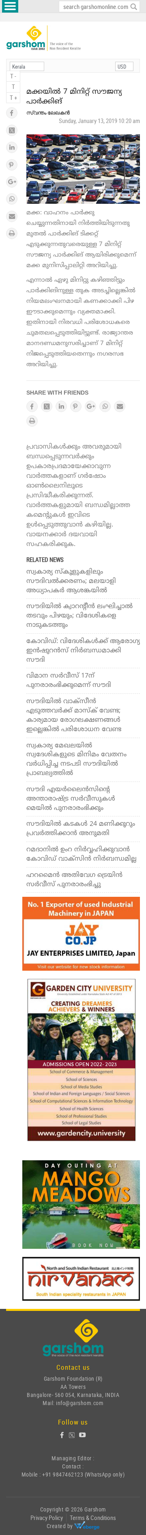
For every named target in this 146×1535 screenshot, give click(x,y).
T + (13, 97)
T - (13, 76)
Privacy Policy (46, 1517)
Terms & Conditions (93, 1517)
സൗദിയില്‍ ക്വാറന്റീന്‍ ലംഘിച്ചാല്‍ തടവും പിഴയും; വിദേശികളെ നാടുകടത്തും (79, 615)
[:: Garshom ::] (43, 38)
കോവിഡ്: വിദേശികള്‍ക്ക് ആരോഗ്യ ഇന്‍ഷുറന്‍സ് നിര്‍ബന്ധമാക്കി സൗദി (83, 650)
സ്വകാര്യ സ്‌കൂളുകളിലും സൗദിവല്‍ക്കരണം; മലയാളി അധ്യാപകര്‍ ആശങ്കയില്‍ (71, 581)
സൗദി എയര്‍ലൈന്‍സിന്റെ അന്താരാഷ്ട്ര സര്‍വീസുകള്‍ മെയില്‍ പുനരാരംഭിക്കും (70, 799)
